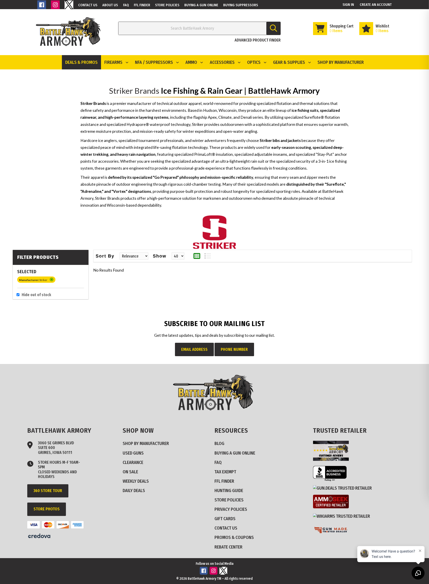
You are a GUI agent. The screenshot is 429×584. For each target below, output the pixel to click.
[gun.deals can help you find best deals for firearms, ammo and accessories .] (344, 488)
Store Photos (47, 509)
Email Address (194, 349)
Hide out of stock (36, 295)
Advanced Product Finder (258, 40)
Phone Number (234, 349)
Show (159, 256)
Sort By (105, 256)
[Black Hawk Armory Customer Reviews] (332, 459)
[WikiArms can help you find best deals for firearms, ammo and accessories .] (343, 516)
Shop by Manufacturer (341, 62)
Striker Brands (134, 91)
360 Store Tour (48, 490)
